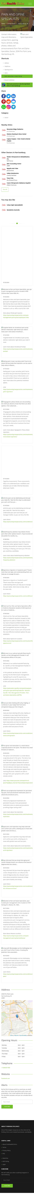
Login (4, 1164)
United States (11, 23)
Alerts (6, 73)
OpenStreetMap (23, 1035)
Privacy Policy (6, 1150)
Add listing (5, 1161)
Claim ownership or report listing (13, 76)
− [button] (3, 1005)
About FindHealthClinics (9, 1144)
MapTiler (16, 1035)
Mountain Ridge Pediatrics (15, 129)
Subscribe (7, 1106)
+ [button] (3, 1002)
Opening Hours (8, 69)
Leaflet (11, 1035)
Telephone (7, 66)
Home (3, 23)
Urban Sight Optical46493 (15, 205)
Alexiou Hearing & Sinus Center (16, 134)
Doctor (6, 117)
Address (6, 63)
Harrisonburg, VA (23, 23)
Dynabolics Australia (13, 210)
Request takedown (9, 80)
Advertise (5, 1158)
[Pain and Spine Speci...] (17, 1016)
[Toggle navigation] (30, 4)
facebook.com (5, 1078)
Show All (5, 189)
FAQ (3, 1153)
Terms (4, 1147)
